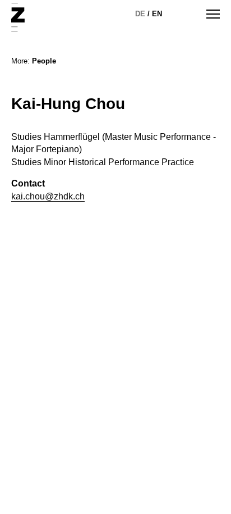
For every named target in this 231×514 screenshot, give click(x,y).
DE (140, 14)
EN (157, 14)
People (44, 61)
